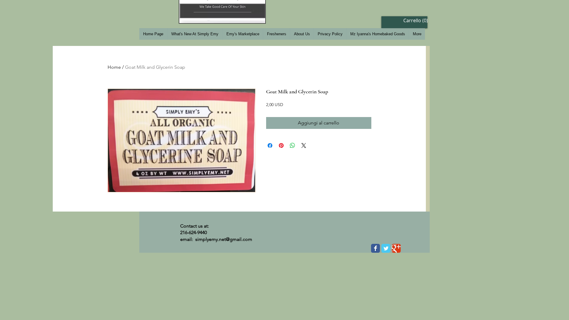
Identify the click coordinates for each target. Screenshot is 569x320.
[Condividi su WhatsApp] (292, 145)
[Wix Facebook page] (375, 248)
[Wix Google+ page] (396, 248)
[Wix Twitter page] (385, 248)
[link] (412, 20)
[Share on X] (303, 145)
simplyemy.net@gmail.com (223, 239)
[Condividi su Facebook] (270, 145)
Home (114, 67)
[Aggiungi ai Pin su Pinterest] (281, 145)
